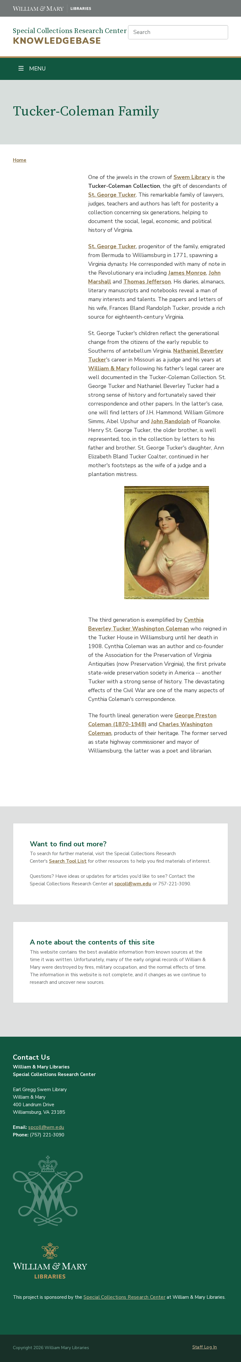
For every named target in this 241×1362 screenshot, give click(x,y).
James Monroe (187, 273)
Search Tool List (68, 861)
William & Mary (108, 368)
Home (19, 160)
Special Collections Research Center (124, 1297)
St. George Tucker (112, 195)
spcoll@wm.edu (133, 884)
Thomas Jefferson (147, 281)
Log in (210, 1347)
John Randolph (170, 421)
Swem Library (192, 177)
